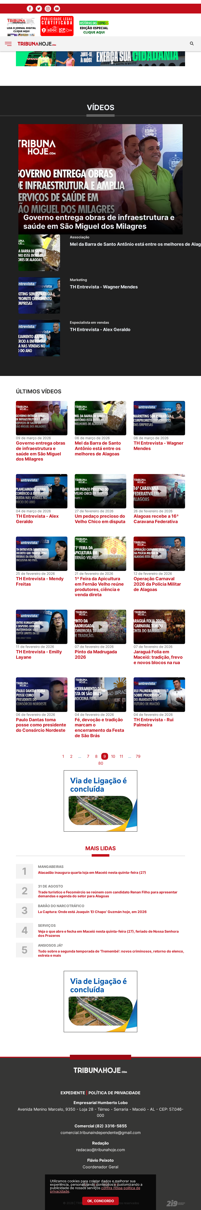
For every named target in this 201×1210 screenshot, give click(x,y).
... (79, 756)
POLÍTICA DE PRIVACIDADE (114, 1092)
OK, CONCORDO (100, 1201)
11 (121, 756)
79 (138, 756)
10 (113, 756)
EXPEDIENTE (73, 1092)
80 (100, 763)
